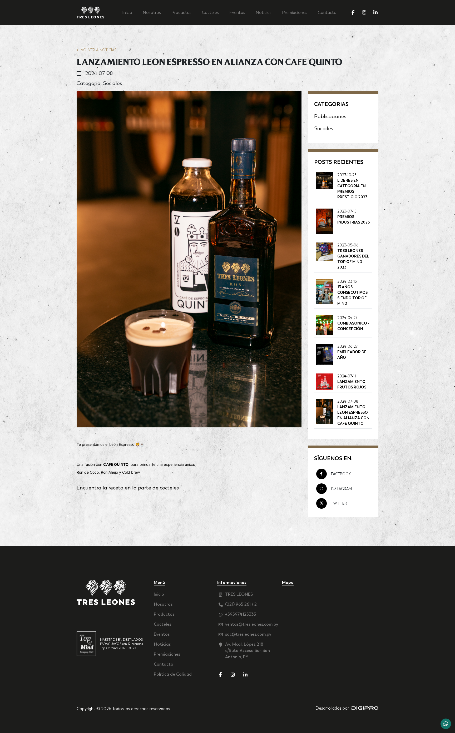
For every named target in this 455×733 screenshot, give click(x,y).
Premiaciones (294, 12)
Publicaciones (330, 116)
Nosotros (152, 12)
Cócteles (210, 12)
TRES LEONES (239, 594)
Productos (181, 12)
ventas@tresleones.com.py (250, 624)
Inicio (127, 12)
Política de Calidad (173, 674)
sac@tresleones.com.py (248, 634)
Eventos (237, 12)
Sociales (323, 128)
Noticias (263, 12)
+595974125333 (240, 614)
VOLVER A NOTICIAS (98, 50)
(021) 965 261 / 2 (241, 604)
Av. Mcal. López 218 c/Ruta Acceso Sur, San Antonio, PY (247, 650)
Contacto (327, 12)
